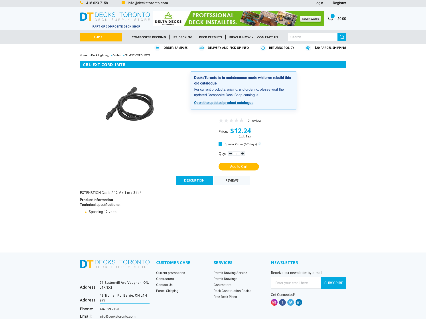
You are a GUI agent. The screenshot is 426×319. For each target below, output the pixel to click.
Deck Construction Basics (232, 291)
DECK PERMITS (210, 37)
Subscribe (333, 283)
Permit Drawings (225, 279)
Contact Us (164, 285)
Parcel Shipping (167, 291)
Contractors (165, 279)
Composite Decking (149, 37)
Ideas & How (239, 37)
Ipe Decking (182, 37)
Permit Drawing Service (230, 273)
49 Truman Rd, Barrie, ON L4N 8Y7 (123, 298)
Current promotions (170, 273)
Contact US (267, 37)
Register (339, 3)
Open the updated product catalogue (223, 103)
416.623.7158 (109, 309)
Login (318, 3)
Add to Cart (238, 166)
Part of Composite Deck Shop (116, 26)
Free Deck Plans (225, 297)
